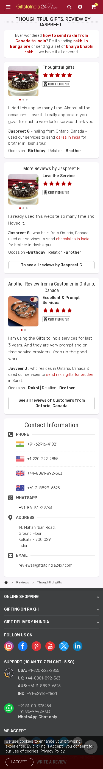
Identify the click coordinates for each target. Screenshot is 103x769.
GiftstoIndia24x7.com (37, 7)
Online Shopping (21, 596)
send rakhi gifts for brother (70, 374)
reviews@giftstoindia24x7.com (46, 565)
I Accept (19, 762)
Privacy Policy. (52, 751)
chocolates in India (72, 239)
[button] (6, 420)
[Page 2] (23, 99)
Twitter (64, 646)
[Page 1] (20, 99)
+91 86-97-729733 (34, 711)
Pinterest (36, 646)
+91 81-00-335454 (34, 706)
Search (69, 6)
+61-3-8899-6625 (44, 686)
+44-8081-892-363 (42, 678)
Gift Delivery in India (26, 622)
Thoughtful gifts (58, 67)
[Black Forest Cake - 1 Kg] (23, 82)
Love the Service (59, 175)
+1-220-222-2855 (43, 670)
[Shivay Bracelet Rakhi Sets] (23, 312)
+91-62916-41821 (42, 693)
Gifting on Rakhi (21, 609)
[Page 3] (26, 99)
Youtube (50, 646)
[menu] (8, 7)
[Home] (6, 582)
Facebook (22, 646)
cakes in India (68, 137)
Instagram (9, 646)
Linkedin (77, 646)
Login (80, 6)
